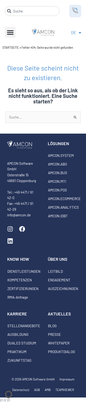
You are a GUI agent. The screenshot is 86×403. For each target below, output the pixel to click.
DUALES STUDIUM (21, 343)
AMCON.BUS (57, 173)
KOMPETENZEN (19, 280)
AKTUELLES (59, 313)
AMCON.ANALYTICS (63, 207)
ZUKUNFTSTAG (19, 360)
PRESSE (54, 334)
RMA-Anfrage (17, 297)
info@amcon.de (19, 215)
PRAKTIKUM (17, 352)
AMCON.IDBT (58, 216)
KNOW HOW (18, 259)
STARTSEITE (10, 47)
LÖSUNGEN (58, 143)
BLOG (52, 326)
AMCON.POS (57, 190)
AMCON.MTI (57, 181)
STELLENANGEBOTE (22, 326)
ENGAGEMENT (59, 280)
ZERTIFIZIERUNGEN (22, 288)
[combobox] (32, 11)
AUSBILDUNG (17, 334)
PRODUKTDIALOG (61, 352)
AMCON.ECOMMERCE (63, 198)
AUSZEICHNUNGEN (63, 288)
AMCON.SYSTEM (61, 155)
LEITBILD (55, 271)
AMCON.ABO (57, 164)
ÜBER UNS (57, 259)
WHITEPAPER (59, 343)
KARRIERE (17, 313)
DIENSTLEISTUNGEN (22, 271)
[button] (10, 32)
